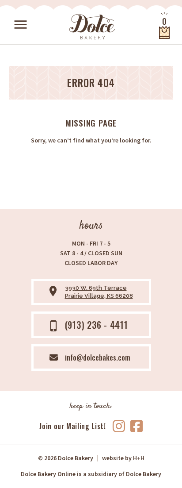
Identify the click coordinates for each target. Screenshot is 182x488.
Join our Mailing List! (72, 426)
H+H (123, 458)
